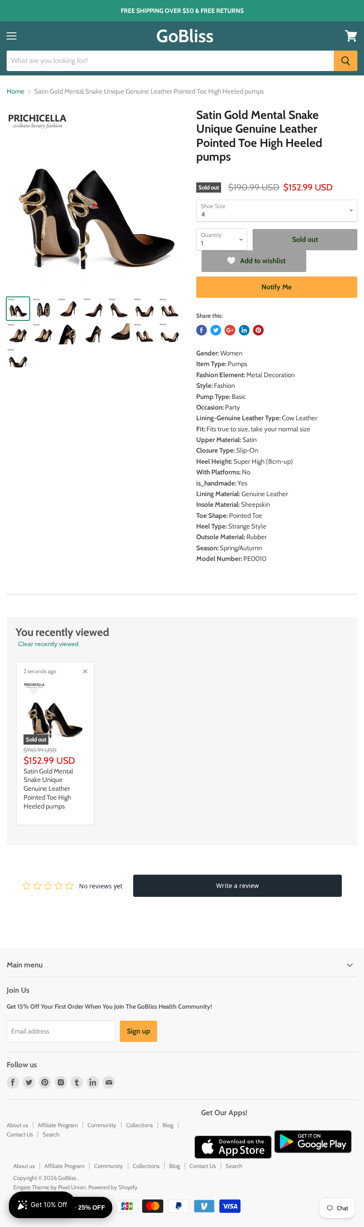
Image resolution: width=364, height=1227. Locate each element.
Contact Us (20, 1134)
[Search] (345, 61)
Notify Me (276, 287)
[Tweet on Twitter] (215, 330)
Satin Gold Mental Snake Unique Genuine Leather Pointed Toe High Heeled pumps (48, 788)
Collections (139, 1124)
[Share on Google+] (230, 330)
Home (15, 91)
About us (17, 1124)
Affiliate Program (58, 1124)
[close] (85, 671)
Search (51, 1134)
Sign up (138, 1031)
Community (101, 1124)
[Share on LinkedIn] (244, 330)
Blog (167, 1124)
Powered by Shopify (113, 1187)
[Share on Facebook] (201, 330)
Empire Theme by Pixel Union (49, 1187)
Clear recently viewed (48, 643)
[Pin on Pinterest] (258, 330)
